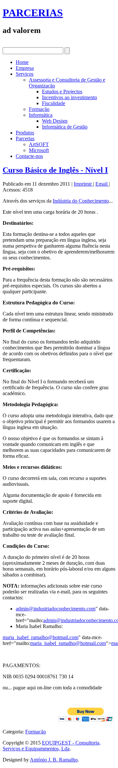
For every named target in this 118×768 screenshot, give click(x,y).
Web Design (55, 121)
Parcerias (25, 138)
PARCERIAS (33, 13)
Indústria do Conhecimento (81, 201)
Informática (40, 115)
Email (102, 184)
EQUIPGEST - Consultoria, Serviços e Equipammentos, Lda (52, 745)
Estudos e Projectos (62, 91)
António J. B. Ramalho (54, 759)
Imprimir (83, 184)
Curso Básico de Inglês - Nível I (55, 170)
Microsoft (39, 150)
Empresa (25, 68)
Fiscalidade (53, 103)
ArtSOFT (39, 144)
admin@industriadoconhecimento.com (55, 608)
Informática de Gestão (65, 127)
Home (22, 62)
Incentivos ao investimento (69, 97)
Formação (39, 109)
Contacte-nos (29, 156)
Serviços (24, 74)
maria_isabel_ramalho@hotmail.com (40, 637)
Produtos (25, 132)
